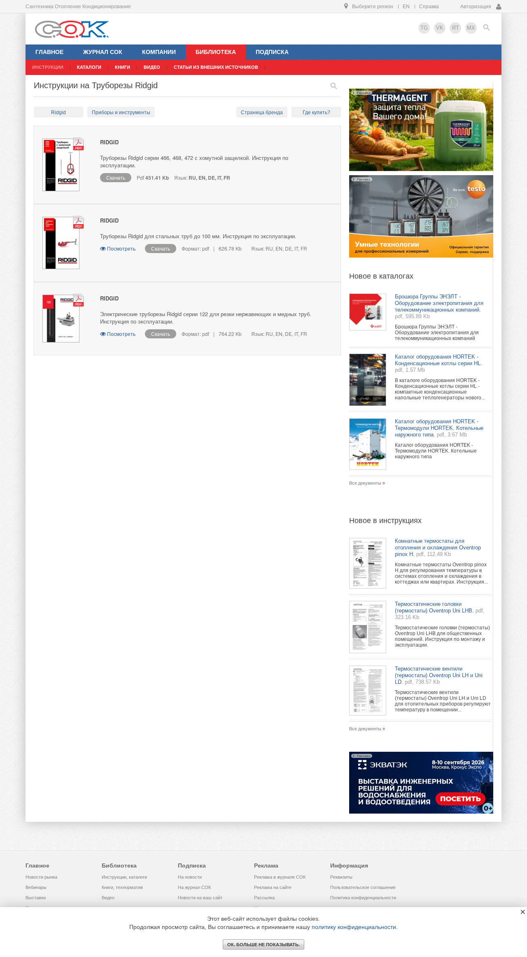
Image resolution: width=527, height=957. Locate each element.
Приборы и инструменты (121, 112)
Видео (108, 897)
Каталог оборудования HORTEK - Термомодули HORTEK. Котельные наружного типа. (439, 428)
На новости (190, 877)
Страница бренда (262, 112)
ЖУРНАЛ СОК (102, 52)
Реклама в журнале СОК (279, 877)
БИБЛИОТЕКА (216, 52)
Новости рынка (41, 877)
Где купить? (316, 112)
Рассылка (264, 897)
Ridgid (58, 112)
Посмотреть (121, 248)
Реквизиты (341, 877)
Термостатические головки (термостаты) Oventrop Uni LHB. (434, 607)
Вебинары (36, 887)
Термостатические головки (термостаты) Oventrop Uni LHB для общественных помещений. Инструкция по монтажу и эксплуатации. (442, 636)
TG (424, 28)
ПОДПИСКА (272, 52)
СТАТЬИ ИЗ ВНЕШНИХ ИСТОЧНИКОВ (216, 67)
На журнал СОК (194, 887)
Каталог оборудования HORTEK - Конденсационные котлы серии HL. (438, 360)
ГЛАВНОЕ (49, 52)
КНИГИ (122, 67)
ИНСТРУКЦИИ (47, 67)
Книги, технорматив (122, 887)
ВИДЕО (152, 67)
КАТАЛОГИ (89, 67)
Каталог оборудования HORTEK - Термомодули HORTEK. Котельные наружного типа (436, 451)
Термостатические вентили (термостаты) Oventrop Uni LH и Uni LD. (439, 675)
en (406, 6)
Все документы (365, 483)
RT (455, 28)
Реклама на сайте (272, 887)
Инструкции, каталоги (124, 877)
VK (439, 28)
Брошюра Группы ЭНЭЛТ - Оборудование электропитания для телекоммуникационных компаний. (439, 303)
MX (471, 28)
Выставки (36, 897)
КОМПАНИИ (159, 52)
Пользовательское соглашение (363, 887)
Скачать (115, 177)
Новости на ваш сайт (200, 897)
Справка (429, 6)
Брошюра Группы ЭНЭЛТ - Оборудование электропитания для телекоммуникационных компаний (437, 332)
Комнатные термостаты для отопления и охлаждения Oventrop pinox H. (438, 547)
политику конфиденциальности (354, 927)
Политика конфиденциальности (363, 897)
